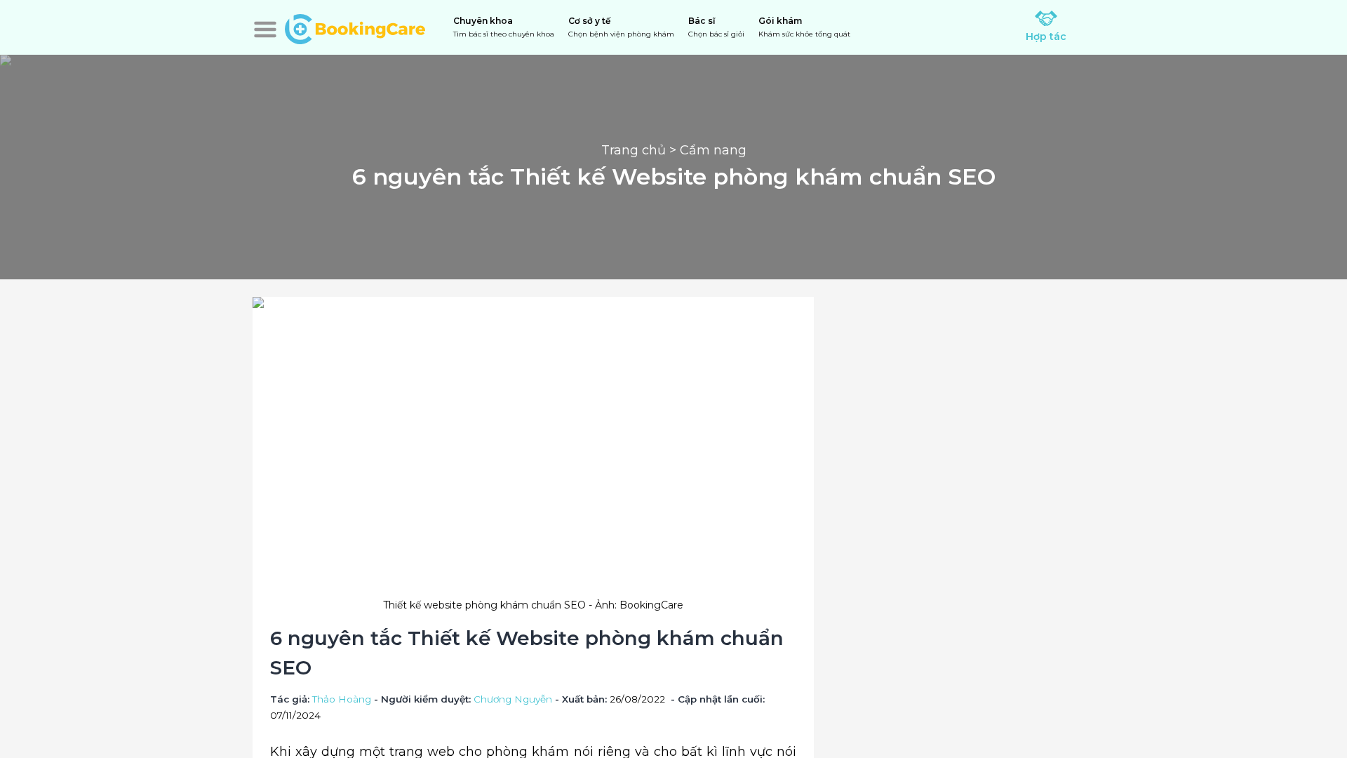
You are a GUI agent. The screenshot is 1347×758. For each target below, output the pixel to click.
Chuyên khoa (503, 27)
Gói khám (804, 27)
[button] (265, 29)
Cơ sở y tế (621, 27)
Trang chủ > (640, 150)
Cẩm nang (713, 150)
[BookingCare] (355, 27)
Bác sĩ (716, 27)
